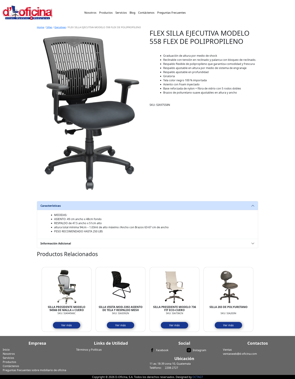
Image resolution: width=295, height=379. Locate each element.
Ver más (66, 325)
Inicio (6, 350)
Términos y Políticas (89, 350)
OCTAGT (197, 377)
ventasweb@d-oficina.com (240, 354)
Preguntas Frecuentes (171, 13)
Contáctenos (146, 13)
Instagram (199, 350)
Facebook (162, 350)
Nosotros (90, 13)
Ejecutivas (60, 27)
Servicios (121, 13)
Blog (132, 13)
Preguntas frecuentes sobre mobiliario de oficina (34, 370)
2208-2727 (171, 368)
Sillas (49, 27)
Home (40, 27)
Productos (106, 13)
